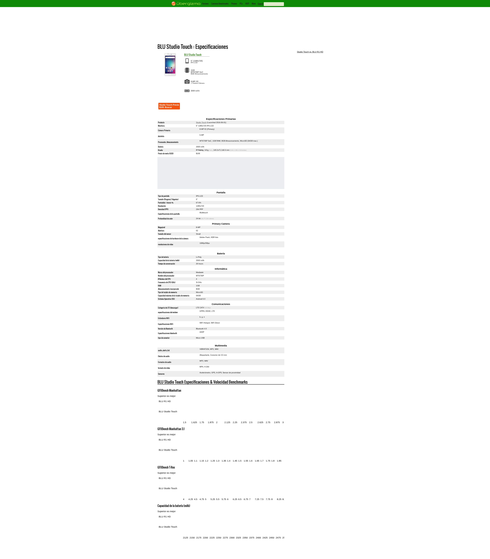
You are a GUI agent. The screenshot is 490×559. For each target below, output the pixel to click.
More (254, 3)
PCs (241, 3)
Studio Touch (195, 55)
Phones (234, 3)
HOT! (247, 3)
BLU (186, 55)
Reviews (205, 3)
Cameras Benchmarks (220, 3)
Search (260, 3)
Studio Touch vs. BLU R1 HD (310, 52)
